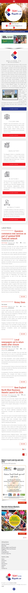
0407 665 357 (15, 23)
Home (2, 559)
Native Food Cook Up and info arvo (12, 460)
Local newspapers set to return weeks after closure (12, 342)
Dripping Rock (5, 552)
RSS (26, 537)
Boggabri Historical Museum (8, 549)
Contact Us (4, 568)
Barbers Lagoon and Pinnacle (8, 547)
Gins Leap (3, 550)
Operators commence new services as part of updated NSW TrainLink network (13, 235)
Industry (3, 565)
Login (2, 586)
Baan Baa (3, 545)
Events (3, 562)
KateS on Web (13, 582)
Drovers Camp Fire (6, 553)
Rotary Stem (19, 302)
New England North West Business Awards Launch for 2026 (13, 390)
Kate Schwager (4, 242)
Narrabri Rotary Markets (10, 506)
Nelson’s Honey (5, 544)
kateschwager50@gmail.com (15, 25)
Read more (23, 296)
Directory (3, 560)
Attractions (4, 563)
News (2, 566)
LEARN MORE (14, 108)
